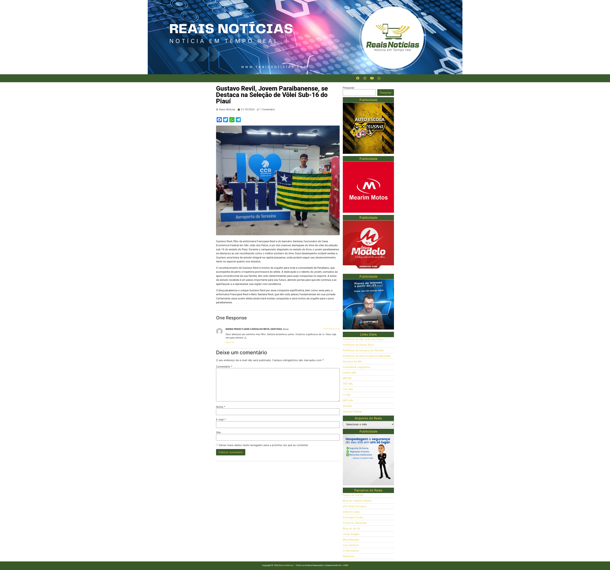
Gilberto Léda (351, 511)
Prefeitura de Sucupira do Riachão (363, 350)
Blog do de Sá (351, 528)
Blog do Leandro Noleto (357, 500)
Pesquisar (348, 87)
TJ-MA (347, 394)
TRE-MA (348, 383)
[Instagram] (365, 78)
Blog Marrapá (351, 539)
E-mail (221, 419)
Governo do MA (352, 361)
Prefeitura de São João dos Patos (363, 339)
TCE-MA (348, 389)
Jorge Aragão (351, 534)
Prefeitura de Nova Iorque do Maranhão (367, 355)
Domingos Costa (353, 517)
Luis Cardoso (351, 545)
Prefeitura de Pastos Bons (358, 344)
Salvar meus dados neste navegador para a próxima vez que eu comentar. (263, 445)
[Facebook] (358, 78)
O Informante (351, 550)
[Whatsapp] (379, 78)
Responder (230, 342)
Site (218, 432)
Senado (347, 405)
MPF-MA (348, 400)
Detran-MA (349, 372)
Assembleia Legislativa (356, 367)
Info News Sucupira (354, 506)
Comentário (224, 366)
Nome (220, 407)
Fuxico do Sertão (353, 495)
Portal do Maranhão (355, 522)
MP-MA (347, 378)
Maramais (348, 556)
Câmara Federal (352, 411)
